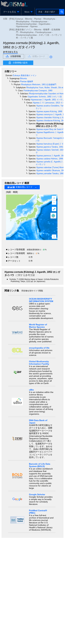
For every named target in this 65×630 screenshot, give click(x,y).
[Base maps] (53, 215)
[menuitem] (10, 12)
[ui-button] (61, 11)
